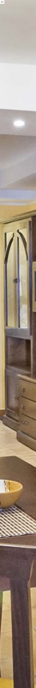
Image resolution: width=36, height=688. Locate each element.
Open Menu (2, 2)
